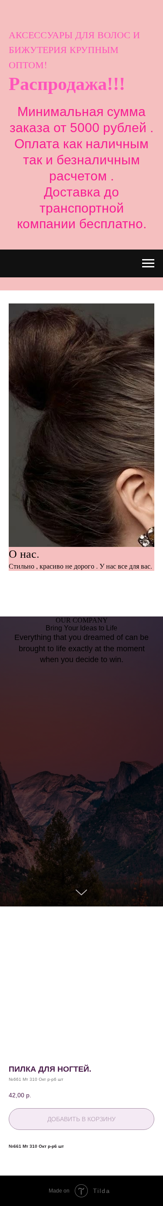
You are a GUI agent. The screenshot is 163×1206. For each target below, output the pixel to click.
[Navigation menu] (148, 263)
